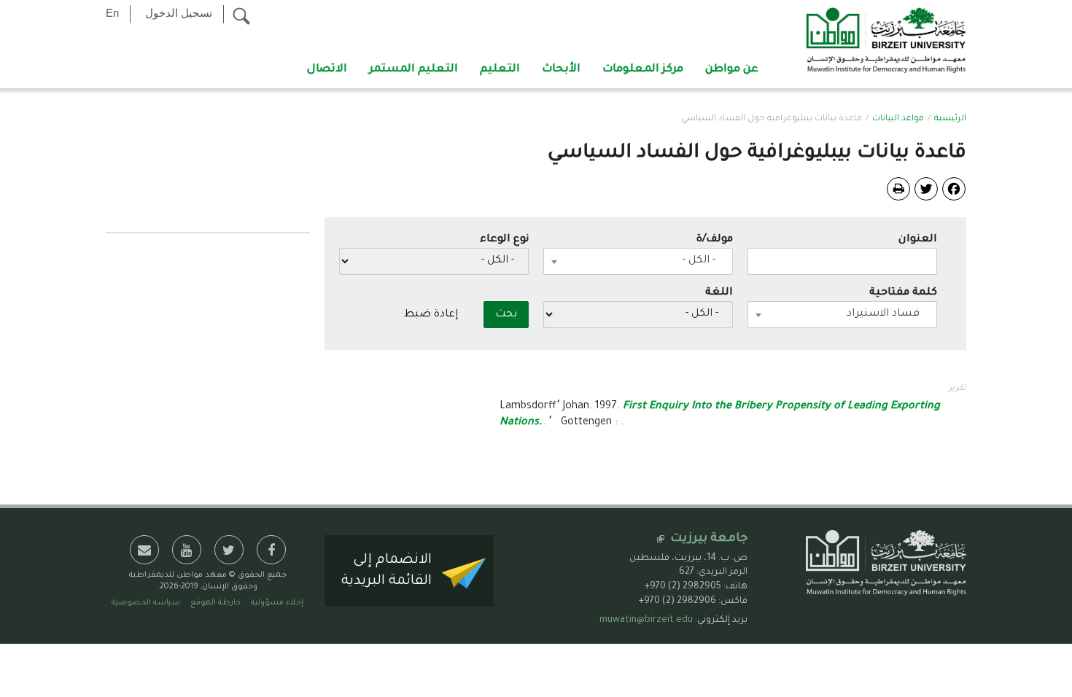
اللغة (719, 293)
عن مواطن (731, 69)
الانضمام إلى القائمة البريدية (386, 571)
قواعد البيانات (898, 119)
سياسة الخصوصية (146, 603)
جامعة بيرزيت (708, 538)
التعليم (500, 69)
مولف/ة (714, 240)
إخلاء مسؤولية (277, 603)
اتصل (144, 549)
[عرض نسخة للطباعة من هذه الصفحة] (898, 188)
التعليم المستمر (413, 69)
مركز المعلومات (642, 69)
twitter (229, 549)
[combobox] (638, 261)
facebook (271, 549)
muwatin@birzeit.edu (646, 620)
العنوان (917, 240)
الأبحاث (561, 69)
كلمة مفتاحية (903, 293)
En (112, 13)
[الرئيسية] (886, 41)
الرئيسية (950, 119)
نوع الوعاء (504, 240)
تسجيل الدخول (178, 13)
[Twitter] (926, 189)
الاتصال (327, 69)
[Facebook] (953, 189)
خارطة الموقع (215, 603)
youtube (186, 549)
